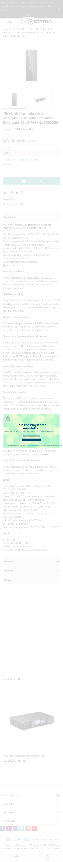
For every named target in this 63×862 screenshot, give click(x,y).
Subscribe (31, 439)
